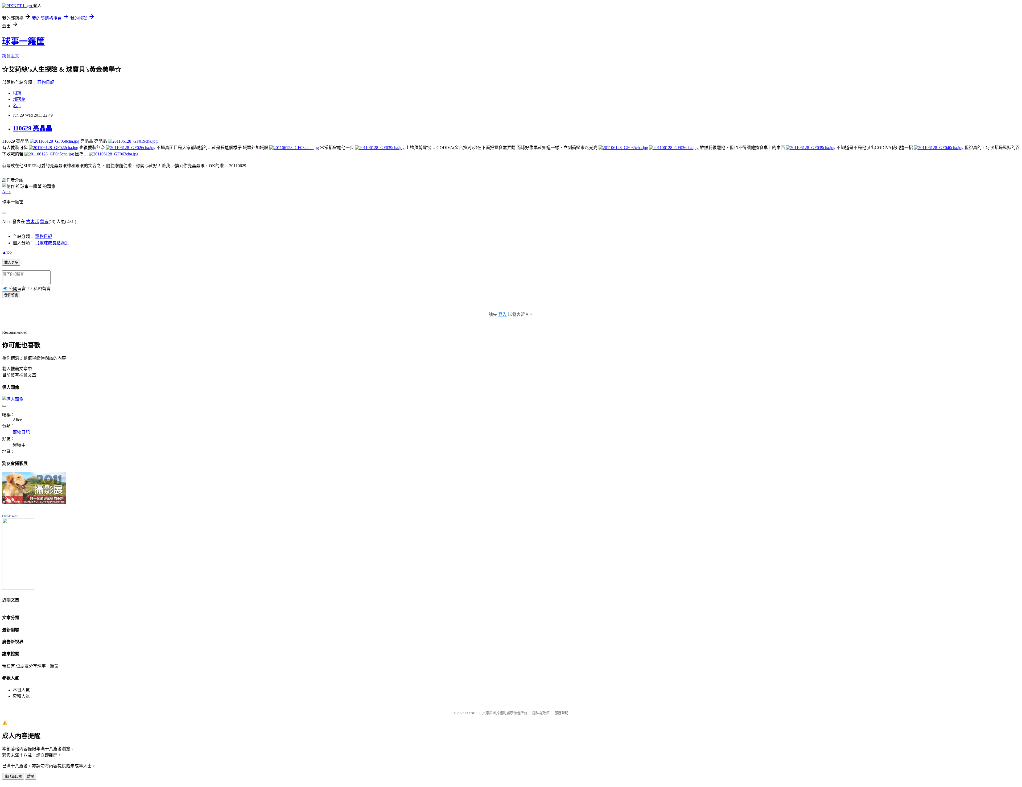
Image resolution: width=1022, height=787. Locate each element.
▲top (7, 252)
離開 (30, 776)
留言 (44, 221)
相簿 (17, 93)
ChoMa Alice (10, 516)
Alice (6, 191)
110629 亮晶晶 (32, 128)
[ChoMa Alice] (18, 588)
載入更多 (11, 263)
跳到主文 (10, 56)
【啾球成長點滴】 (52, 243)
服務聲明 (561, 713)
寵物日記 (45, 82)
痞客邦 (32, 221)
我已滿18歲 (13, 776)
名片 (17, 106)
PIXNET (471, 713)
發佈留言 (11, 295)
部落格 (19, 99)
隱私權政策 (541, 713)
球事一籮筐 (23, 41)
